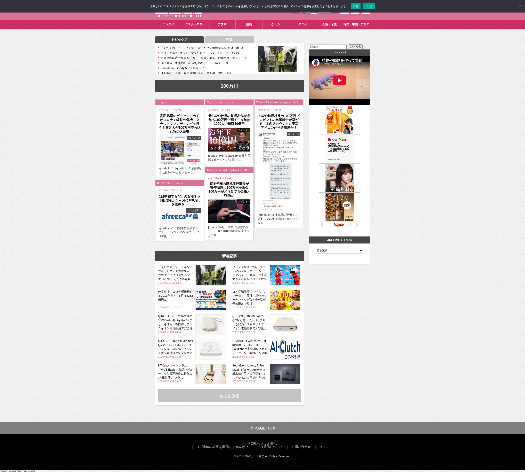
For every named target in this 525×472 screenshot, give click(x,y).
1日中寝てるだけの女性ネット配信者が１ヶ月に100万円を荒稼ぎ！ (180, 200)
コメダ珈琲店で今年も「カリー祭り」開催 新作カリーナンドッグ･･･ (206, 58)
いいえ (369, 6)
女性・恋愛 (329, 24)
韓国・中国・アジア (356, 24)
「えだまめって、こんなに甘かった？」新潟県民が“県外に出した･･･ (205, 47)
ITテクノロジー (195, 24)
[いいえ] (520, 6)
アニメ (302, 24)
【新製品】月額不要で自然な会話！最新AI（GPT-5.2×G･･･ (199, 73)
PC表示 (254, 443)
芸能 (249, 24)
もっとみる (229, 396)
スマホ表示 (268, 443)
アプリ (222, 24)
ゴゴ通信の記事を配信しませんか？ (222, 447)
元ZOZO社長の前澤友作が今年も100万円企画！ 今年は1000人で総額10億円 (229, 119)
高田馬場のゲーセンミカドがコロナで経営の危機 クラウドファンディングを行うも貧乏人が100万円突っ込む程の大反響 (180, 123)
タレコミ (325, 447)
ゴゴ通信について (270, 447)
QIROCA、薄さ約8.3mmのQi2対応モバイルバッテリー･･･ (198, 63)
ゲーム (276, 24)
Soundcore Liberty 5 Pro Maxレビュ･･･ (186, 68)
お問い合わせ (301, 447)
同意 (355, 6)
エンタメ (168, 24)
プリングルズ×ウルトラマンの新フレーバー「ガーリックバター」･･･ (205, 53)
